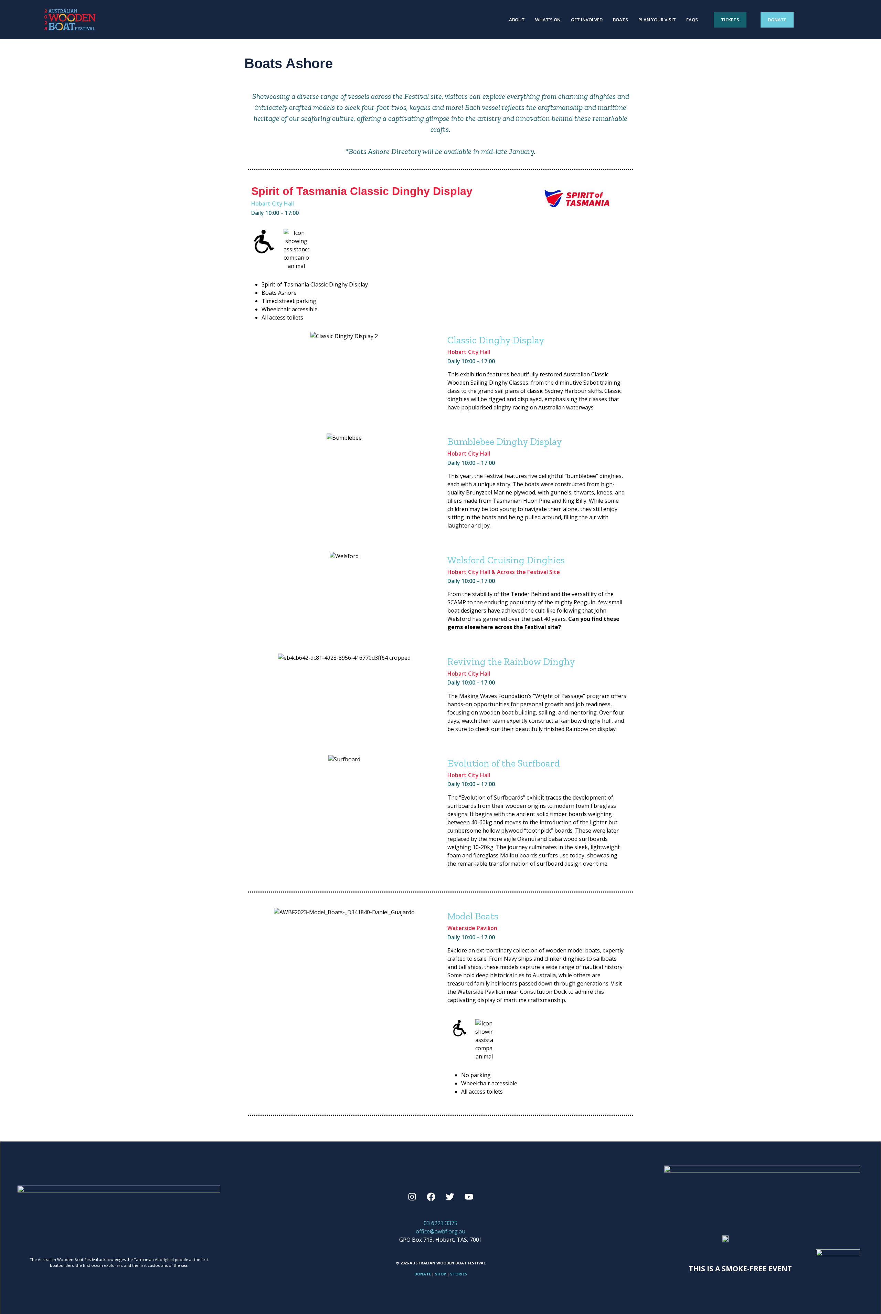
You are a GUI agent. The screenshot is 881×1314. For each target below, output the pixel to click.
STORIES (458, 1273)
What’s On (548, 20)
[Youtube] (469, 1196)
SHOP (440, 1273)
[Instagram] (412, 1196)
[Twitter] (450, 1196)
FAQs (692, 20)
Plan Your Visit (657, 20)
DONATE (422, 1273)
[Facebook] (431, 1196)
